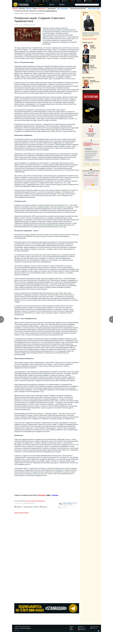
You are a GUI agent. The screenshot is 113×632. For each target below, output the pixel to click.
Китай (73, 0)
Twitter (48, 495)
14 (92, 180)
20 (91, 182)
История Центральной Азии (78, 8)
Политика (15, 8)
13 (91, 180)
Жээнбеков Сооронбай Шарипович (93, 57)
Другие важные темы (94, 8)
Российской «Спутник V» (91, 151)
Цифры (71, 629)
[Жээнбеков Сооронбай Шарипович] (86, 63)
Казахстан (29, 0)
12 (89, 180)
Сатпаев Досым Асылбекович (93, 66)
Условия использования (25, 628)
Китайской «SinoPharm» (91, 153)
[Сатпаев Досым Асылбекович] (86, 73)
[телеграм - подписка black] (46, 613)
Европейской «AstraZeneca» (88, 149)
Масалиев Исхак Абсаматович (90, 32)
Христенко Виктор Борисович (94, 81)
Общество (29, 8)
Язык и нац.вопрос (62, 8)
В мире (79, 0)
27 (91, 184)
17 (85, 182)
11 (87, 180)
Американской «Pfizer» (90, 155)
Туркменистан (57, 0)
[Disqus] (46, 536)
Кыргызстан (38, 0)
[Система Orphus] (68, 508)
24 (85, 184)
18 (87, 182)
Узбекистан (66, 0)
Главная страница (18, 13)
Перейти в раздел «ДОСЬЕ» (89, 38)
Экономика (22, 8)
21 (92, 182)
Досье (71, 628)
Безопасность (42, 8)
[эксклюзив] (91, 123)
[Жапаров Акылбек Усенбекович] (86, 53)
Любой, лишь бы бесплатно (89, 157)
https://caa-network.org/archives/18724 (35, 501)
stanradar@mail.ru (51, 11)
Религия (35, 8)
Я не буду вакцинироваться (92, 159)
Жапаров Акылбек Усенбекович (93, 46)
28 (92, 184)
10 (85, 180)
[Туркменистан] (37, 24)
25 (87, 184)
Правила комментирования (21, 512)
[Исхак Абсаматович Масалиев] (88, 22)
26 (89, 184)
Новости (27, 13)
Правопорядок (51, 8)
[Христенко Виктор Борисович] (86, 87)
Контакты (17, 628)
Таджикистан (47, 0)
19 (89, 182)
